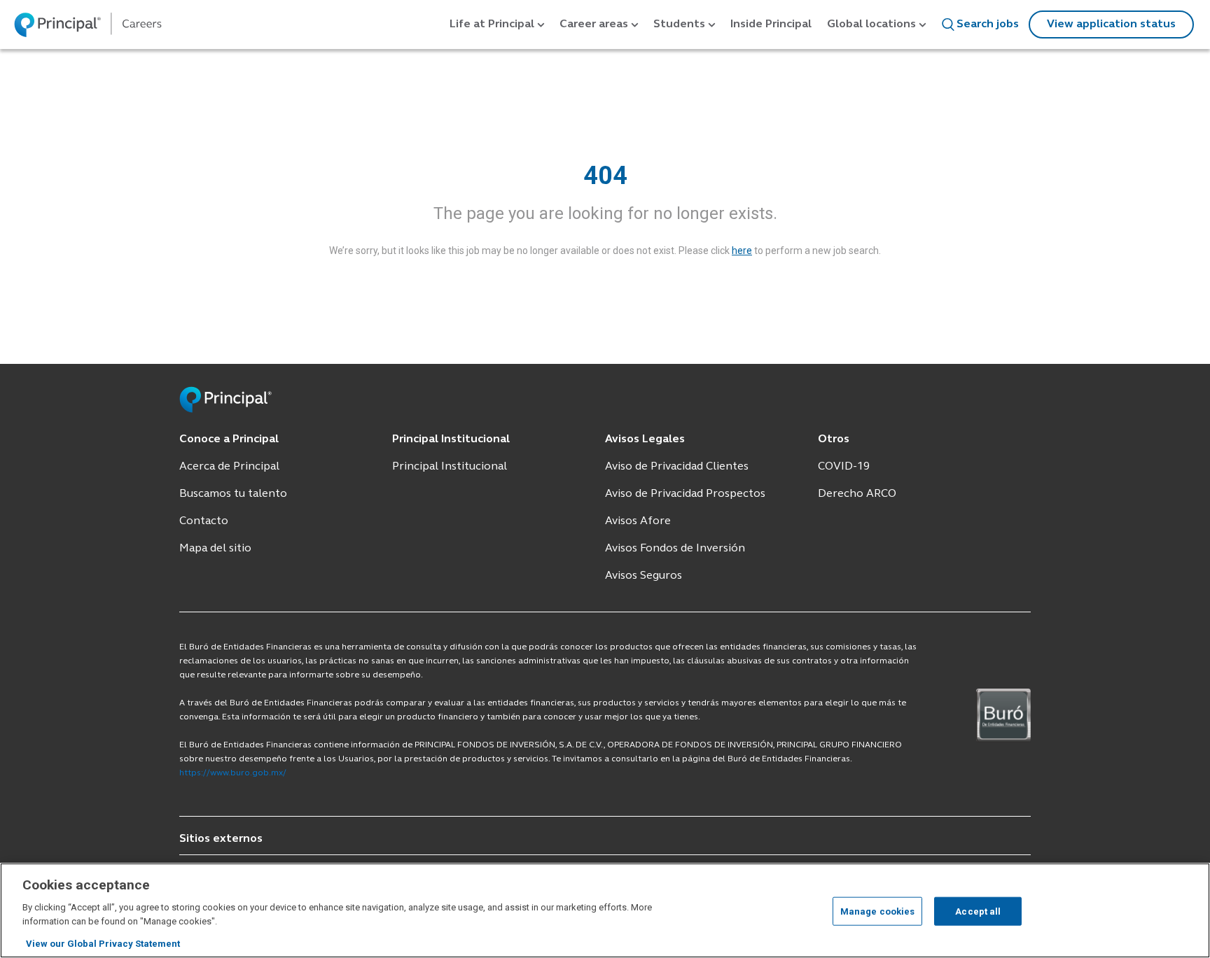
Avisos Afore (638, 521)
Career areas (593, 24)
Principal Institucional (449, 466)
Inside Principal (771, 24)
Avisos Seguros (643, 576)
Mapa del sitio (215, 548)
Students (679, 24)
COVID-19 (844, 466)
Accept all (978, 911)
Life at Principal (492, 24)
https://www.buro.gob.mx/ (232, 773)
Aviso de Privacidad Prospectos (685, 494)
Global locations (871, 24)
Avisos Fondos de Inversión (675, 548)
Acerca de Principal (229, 466)
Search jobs (988, 24)
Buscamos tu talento (233, 494)
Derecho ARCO (857, 494)
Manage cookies (877, 911)
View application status (1111, 24)
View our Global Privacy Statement (103, 943)
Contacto (203, 521)
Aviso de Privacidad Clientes (677, 466)
